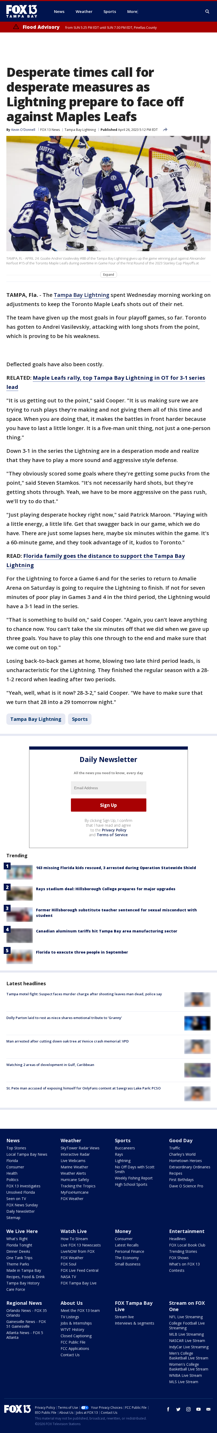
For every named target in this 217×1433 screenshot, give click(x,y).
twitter (178, 1409)
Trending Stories (183, 1251)
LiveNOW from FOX (77, 1251)
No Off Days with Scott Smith (135, 1169)
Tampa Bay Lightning (80, 129)
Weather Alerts (73, 1173)
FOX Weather (72, 1198)
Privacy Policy (114, 829)
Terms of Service (112, 834)
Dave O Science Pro (186, 1185)
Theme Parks (17, 1264)
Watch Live (74, 1231)
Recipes (175, 1173)
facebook (168, 1409)
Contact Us (70, 1354)
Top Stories (16, 1147)
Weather (71, 1140)
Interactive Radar (75, 1154)
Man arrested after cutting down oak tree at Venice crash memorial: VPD (67, 1041)
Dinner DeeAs (18, 1251)
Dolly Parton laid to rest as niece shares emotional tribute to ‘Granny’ (64, 1017)
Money (123, 1231)
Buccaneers (125, 1147)
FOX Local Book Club (187, 1245)
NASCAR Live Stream (187, 1340)
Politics (12, 1179)
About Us (72, 1303)
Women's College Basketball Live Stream (188, 1367)
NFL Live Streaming (186, 1316)
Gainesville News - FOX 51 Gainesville (26, 1324)
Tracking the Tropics (78, 1185)
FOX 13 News (50, 129)
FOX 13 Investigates (23, 1185)
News (13, 1140)
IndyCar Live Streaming (189, 1346)
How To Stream (74, 1238)
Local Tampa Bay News (26, 1154)
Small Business (128, 1264)
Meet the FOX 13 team (80, 1310)
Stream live (124, 1316)
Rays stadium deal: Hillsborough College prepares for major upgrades (105, 888)
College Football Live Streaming (187, 1325)
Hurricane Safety (75, 1179)
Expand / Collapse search (207, 11)
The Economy (127, 1257)
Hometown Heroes (185, 1160)
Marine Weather (74, 1166)
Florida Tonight (19, 1245)
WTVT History (72, 1329)
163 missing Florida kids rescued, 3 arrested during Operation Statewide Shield (116, 867)
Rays (119, 1154)
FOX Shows (179, 1257)
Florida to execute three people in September (82, 952)
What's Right (17, 1238)
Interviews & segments (134, 1323)
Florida (12, 1160)
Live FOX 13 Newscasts (81, 1245)
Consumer (15, 1166)
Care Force (15, 1289)
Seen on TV (16, 1198)
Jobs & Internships (76, 1323)
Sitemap (13, 1217)
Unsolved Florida (20, 1192)
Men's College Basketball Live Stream (188, 1355)
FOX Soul (68, 1264)
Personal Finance (129, 1251)
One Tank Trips (19, 1257)
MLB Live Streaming (186, 1334)
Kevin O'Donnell (23, 129)
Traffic (174, 1147)
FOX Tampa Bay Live (79, 1283)
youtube (198, 1409)
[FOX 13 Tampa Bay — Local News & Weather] (23, 11)
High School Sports (131, 1184)
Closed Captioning (76, 1335)
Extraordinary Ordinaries (189, 1166)
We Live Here (22, 1231)
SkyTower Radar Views (80, 1147)
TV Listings (70, 1316)
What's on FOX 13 (184, 1264)
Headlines (177, 1238)
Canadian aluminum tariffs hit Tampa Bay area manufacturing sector (106, 931)
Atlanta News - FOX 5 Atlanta (24, 1335)
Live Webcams (73, 1160)
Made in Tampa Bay (23, 1270)
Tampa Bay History (22, 1283)
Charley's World (182, 1154)
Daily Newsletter (20, 1211)
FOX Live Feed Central (79, 1270)
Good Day (180, 1140)
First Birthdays (181, 1179)
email (208, 1409)
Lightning (122, 1160)
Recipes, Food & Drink (25, 1276)
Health (11, 1173)
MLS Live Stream (183, 1381)
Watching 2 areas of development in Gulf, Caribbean (50, 1064)
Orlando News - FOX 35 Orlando (26, 1313)
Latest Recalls (127, 1245)
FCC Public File (73, 1342)
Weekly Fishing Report (134, 1177)
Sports (80, 719)
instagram (188, 1409)
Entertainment (187, 1231)
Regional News (24, 1303)
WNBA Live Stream (185, 1375)
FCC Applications (75, 1348)
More (132, 11)
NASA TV (68, 1276)
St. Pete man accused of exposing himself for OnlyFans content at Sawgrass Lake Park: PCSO (83, 1088)
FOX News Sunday (22, 1204)
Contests (176, 1270)
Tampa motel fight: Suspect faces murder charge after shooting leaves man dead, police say (84, 994)
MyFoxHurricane (75, 1192)
